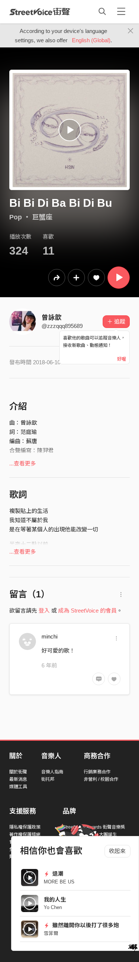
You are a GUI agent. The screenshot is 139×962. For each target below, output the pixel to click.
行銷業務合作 (97, 771)
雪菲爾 (51, 933)
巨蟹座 (42, 217)
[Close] (130, 31)
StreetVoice (39, 11)
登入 (44, 610)
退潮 (57, 873)
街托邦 (47, 779)
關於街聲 (18, 771)
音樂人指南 (52, 771)
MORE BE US (59, 882)
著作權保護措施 (24, 834)
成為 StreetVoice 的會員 (87, 610)
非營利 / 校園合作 (101, 779)
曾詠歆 (52, 317)
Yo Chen (53, 907)
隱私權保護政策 (24, 827)
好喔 (121, 359)
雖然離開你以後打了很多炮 (85, 925)
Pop (15, 217)
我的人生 (55, 899)
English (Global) (91, 40)
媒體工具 (18, 786)
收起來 (117, 851)
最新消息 (18, 779)
